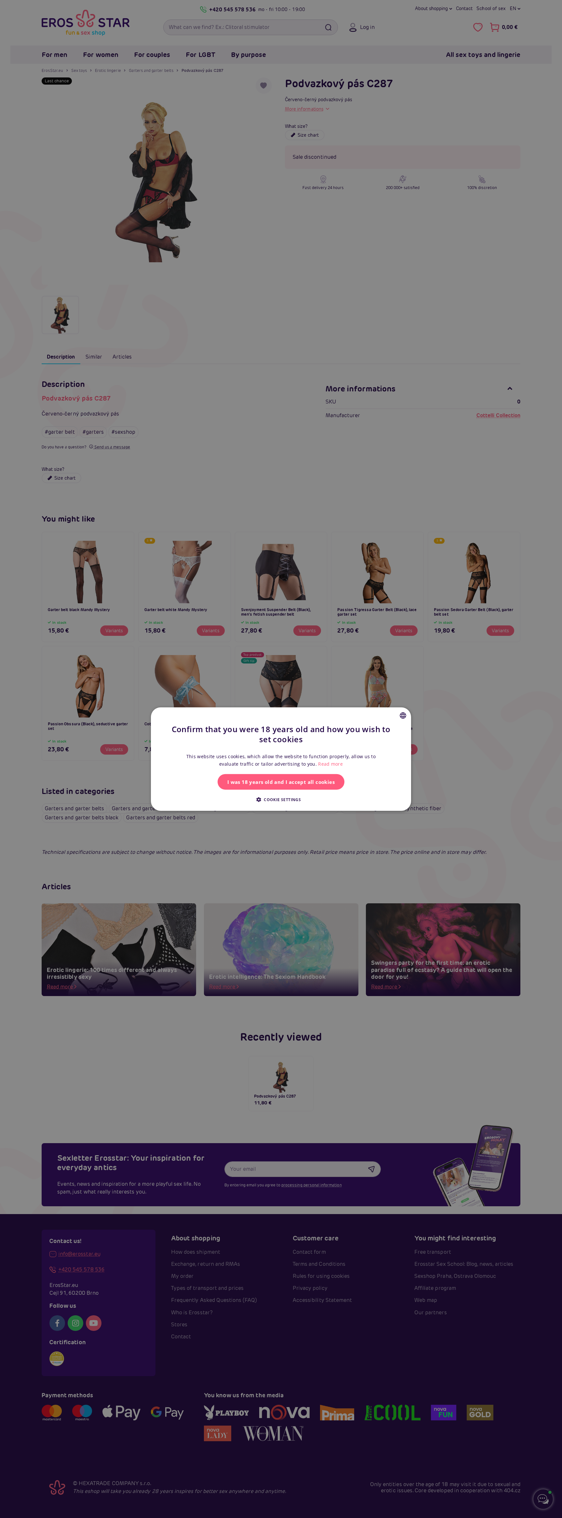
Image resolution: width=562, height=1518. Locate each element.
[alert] (281, 759)
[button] (281, 799)
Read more (330, 764)
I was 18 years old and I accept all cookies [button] (281, 782)
